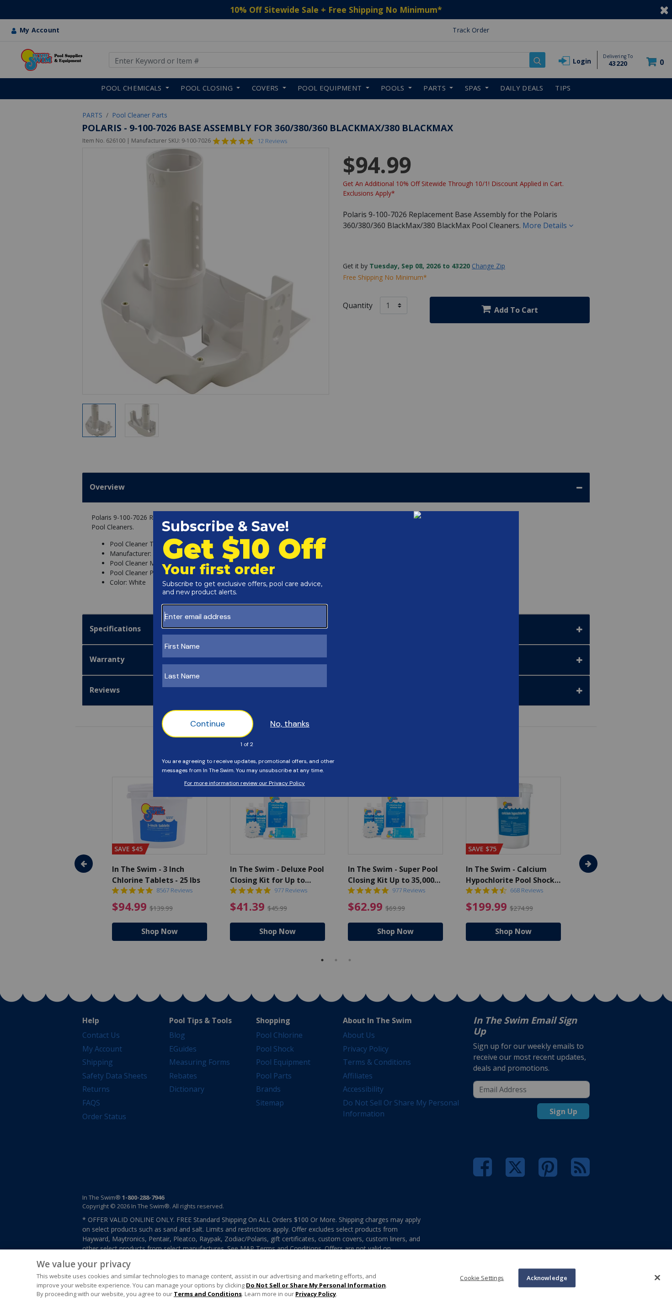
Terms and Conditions (208, 1294)
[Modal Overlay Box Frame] (336, 654)
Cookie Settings (482, 1277)
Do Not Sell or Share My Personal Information (316, 1285)
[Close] (657, 1277)
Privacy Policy (315, 1294)
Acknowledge (547, 1277)
